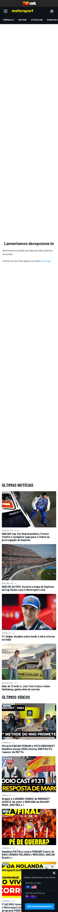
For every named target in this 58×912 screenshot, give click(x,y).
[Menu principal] (5, 11)
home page (45, 260)
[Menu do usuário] (52, 11)
